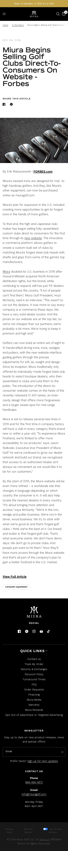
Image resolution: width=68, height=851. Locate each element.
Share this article (17, 98)
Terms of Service (28, 830)
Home (5, 25)
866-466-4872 (34, 782)
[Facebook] (19, 631)
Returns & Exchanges (34, 669)
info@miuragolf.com (34, 794)
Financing (34, 694)
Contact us (34, 659)
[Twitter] (26, 631)
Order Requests (34, 689)
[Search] (58, 14)
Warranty (34, 704)
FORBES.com (42, 171)
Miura (6, 271)
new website (33, 238)
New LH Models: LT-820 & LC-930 (34, 3)
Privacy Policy (9, 830)
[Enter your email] (61, 752)
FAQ (34, 684)
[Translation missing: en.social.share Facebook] (5, 104)
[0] (63, 14)
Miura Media (34, 699)
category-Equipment (16, 587)
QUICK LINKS (32, 651)
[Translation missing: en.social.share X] (12, 104)
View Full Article (15, 576)
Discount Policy (34, 674)
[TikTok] (48, 631)
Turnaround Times (34, 679)
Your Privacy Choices (55, 830)
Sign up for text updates (42, 761)
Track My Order (34, 664)
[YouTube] (41, 631)
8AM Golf (44, 839)
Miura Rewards (34, 709)
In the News (18, 25)
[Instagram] (34, 631)
